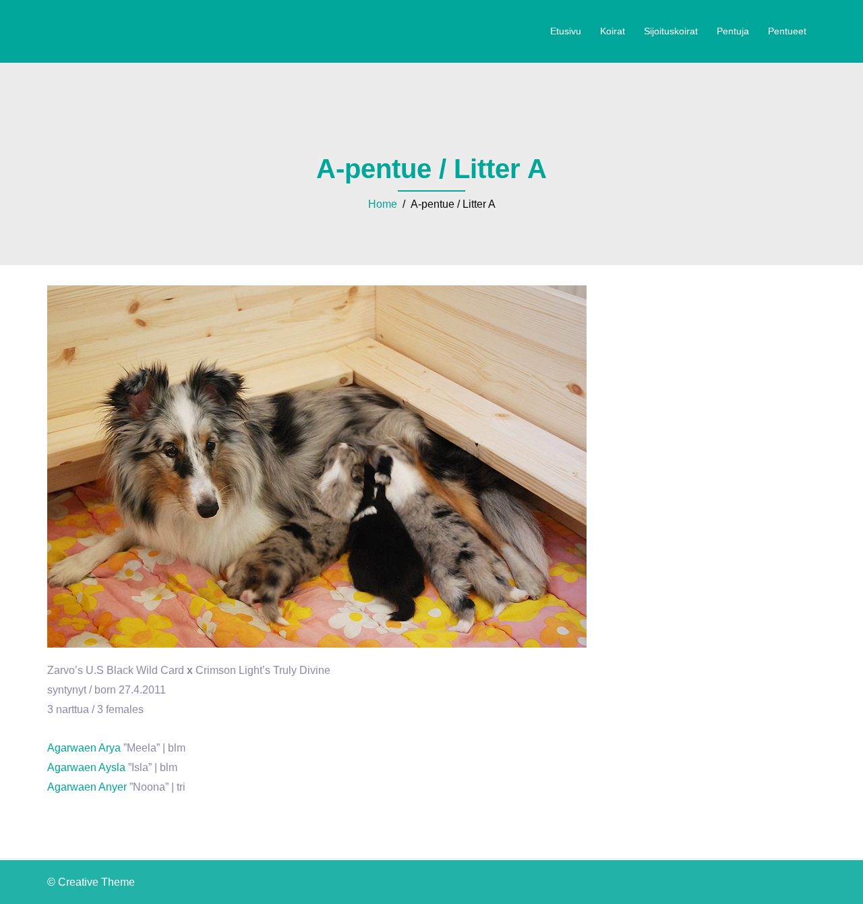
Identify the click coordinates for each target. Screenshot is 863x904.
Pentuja (733, 31)
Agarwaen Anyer (87, 787)
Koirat (612, 31)
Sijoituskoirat (671, 31)
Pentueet (787, 31)
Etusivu (565, 31)
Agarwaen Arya (84, 748)
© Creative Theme (91, 882)
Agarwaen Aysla (86, 767)
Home (382, 204)
